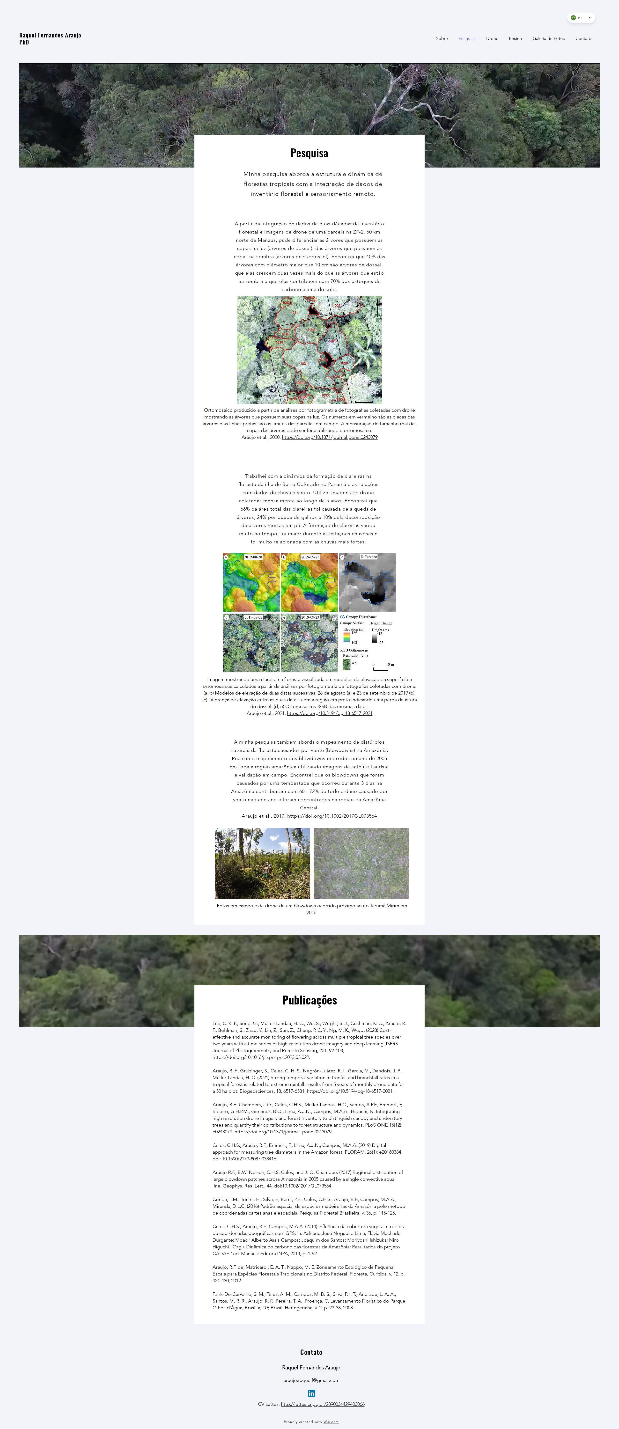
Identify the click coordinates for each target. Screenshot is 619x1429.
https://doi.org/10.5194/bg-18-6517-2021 (330, 713)
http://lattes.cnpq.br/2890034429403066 (323, 1404)
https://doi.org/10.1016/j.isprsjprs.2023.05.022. (261, 1057)
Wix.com (331, 1422)
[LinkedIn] (311, 1393)
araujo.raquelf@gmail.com (311, 1380)
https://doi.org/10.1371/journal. (268, 1132)
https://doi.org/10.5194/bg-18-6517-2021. (350, 1091)
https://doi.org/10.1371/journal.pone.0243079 (330, 437)
